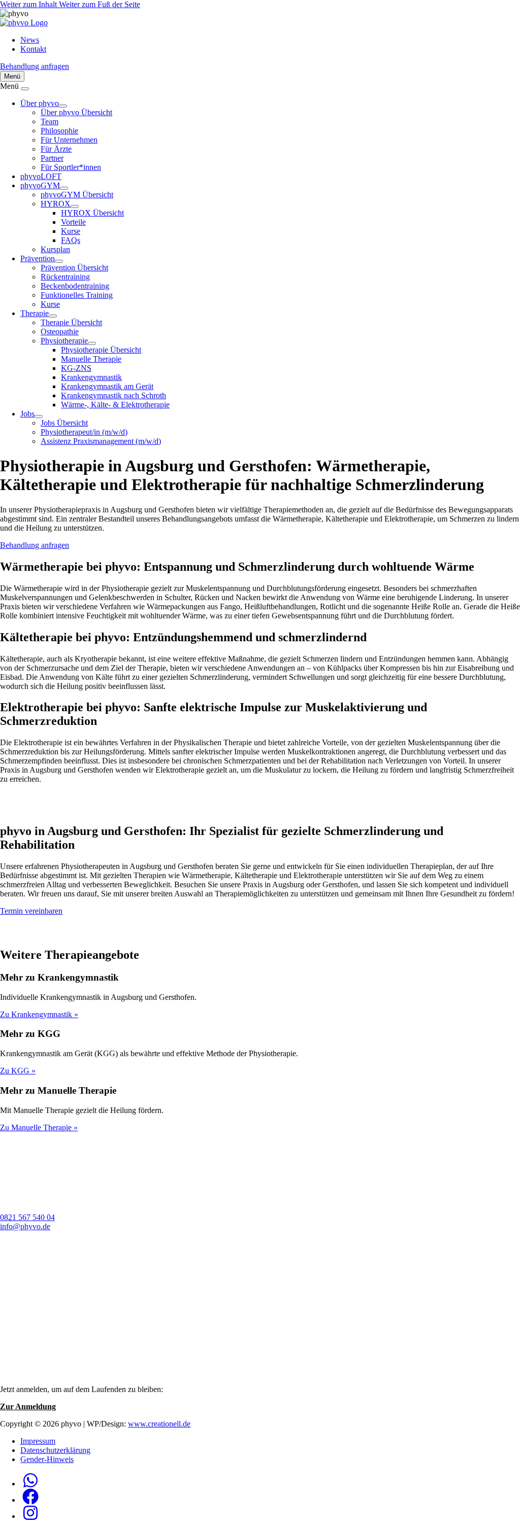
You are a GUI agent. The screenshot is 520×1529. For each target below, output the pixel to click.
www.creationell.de (159, 1423)
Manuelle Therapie (91, 359)
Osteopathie (60, 331)
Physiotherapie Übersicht (101, 349)
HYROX (56, 203)
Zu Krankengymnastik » (39, 1014)
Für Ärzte (56, 149)
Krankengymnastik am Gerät (107, 386)
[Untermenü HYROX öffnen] (75, 206)
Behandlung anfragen (34, 66)
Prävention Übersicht (74, 267)
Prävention (37, 258)
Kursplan (55, 249)
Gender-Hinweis (47, 1459)
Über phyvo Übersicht (76, 112)
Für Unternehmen (69, 139)
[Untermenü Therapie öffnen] (53, 316)
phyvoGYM (40, 185)
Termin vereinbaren (31, 911)
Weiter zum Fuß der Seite (99, 4)
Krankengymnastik (91, 377)
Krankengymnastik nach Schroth (113, 395)
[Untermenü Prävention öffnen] (59, 261)
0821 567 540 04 (27, 1217)
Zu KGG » (18, 1070)
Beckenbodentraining (75, 286)
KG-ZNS (76, 368)
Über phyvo (39, 103)
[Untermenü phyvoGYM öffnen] (64, 188)
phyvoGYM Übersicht (77, 194)
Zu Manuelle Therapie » (39, 1127)
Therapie (34, 313)
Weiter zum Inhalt (29, 4)
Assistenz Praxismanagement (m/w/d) (101, 441)
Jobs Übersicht (64, 423)
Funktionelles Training (77, 295)
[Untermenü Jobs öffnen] (39, 416)
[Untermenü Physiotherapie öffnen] (92, 343)
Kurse (70, 231)
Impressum (37, 1441)
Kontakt (33, 49)
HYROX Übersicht (92, 212)
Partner (52, 158)
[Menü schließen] (25, 88)
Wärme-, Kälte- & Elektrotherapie (115, 404)
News (29, 40)
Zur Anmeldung (28, 1406)
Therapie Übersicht (71, 322)
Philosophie (59, 130)
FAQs (70, 240)
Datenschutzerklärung (55, 1450)
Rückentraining (65, 276)
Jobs (27, 413)
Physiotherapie (64, 340)
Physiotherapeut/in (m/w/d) (84, 432)
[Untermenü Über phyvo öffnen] (63, 106)
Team (49, 121)
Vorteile (73, 222)
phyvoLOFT (40, 176)
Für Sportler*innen (71, 167)
